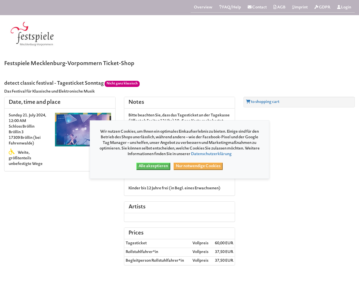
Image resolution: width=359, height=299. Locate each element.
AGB (281, 7)
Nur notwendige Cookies (198, 166)
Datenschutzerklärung (211, 154)
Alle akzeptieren (153, 166)
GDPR (324, 7)
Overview (203, 7)
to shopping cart (264, 102)
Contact (259, 7)
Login (345, 7)
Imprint (301, 7)
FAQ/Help (231, 7)
